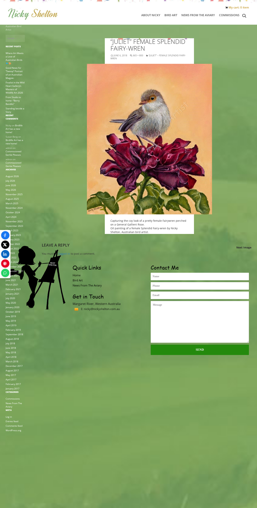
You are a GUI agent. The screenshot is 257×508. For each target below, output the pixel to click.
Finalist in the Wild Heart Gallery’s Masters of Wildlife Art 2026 (15, 87)
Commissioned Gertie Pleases (13, 153)
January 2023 (12, 239)
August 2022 (12, 248)
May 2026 (11, 189)
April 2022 (11, 257)
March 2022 (12, 262)
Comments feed (14, 425)
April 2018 (11, 357)
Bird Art (170, 15)
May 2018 (11, 352)
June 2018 (11, 348)
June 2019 (11, 316)
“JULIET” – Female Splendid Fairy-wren (148, 57)
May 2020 (11, 302)
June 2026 (11, 185)
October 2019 (13, 311)
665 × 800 (138, 55)
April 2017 (11, 379)
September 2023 (14, 226)
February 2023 (13, 235)
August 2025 (12, 198)
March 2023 (12, 230)
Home (77, 275)
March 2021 (12, 284)
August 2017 (12, 370)
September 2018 (14, 334)
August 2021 (12, 275)
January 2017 (12, 388)
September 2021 (14, 271)
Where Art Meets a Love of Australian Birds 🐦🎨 (15, 58)
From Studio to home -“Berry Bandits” (13, 101)
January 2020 (12, 307)
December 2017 (14, 366)
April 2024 (11, 217)
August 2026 (12, 176)
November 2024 (14, 207)
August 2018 (12, 338)
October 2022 (13, 244)
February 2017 (13, 384)
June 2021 (11, 280)
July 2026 (10, 180)
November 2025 (14, 194)
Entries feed (12, 421)
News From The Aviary (198, 15)
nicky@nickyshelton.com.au (102, 309)
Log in (9, 416)
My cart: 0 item (239, 7)
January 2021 (12, 293)
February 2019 (13, 329)
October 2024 (13, 212)
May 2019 (11, 320)
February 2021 (13, 289)
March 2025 (12, 203)
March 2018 (12, 361)
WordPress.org (13, 430)
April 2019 (11, 325)
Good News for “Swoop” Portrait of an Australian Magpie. (14, 73)
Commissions (229, 15)
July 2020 (10, 298)
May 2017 (11, 375)
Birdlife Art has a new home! (14, 129)
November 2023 (14, 221)
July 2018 (10, 343)
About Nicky (150, 15)
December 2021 (14, 266)
